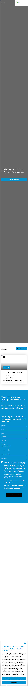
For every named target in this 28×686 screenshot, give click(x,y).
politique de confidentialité (14, 488)
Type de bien (3, 440)
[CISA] (21, 3)
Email (2, 433)
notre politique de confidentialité (10, 676)
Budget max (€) (5, 450)
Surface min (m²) (5, 454)
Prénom (3, 425)
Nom (2, 429)
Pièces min (4, 458)
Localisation (3, 444)
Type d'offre (3, 436)
